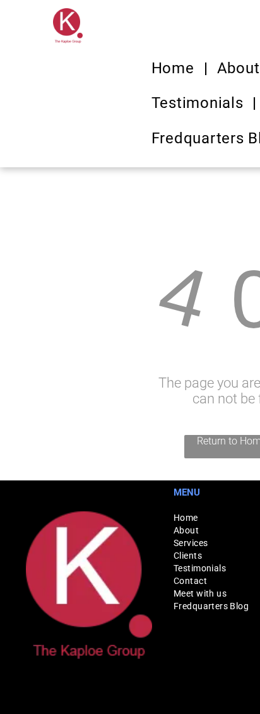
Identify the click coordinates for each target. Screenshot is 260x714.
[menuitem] (175, 68)
